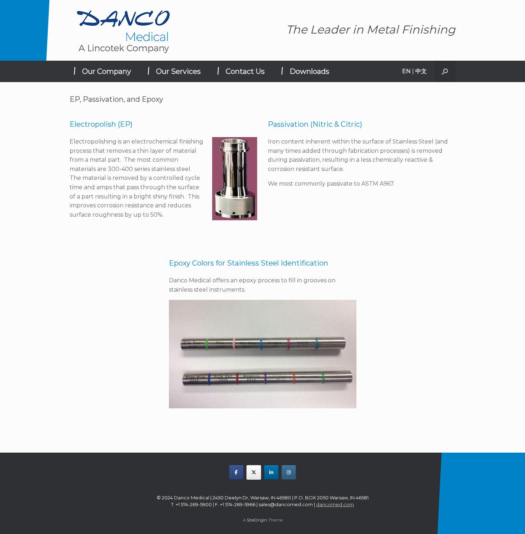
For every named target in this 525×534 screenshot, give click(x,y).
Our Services (178, 71)
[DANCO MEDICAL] (123, 30)
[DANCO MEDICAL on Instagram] (288, 472)
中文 (421, 71)
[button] (444, 71)
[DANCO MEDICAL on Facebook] (236, 472)
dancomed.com (335, 504)
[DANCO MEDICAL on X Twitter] (253, 472)
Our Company (106, 71)
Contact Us (245, 71)
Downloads (309, 71)
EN (406, 71)
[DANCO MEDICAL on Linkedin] (271, 472)
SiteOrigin (257, 520)
